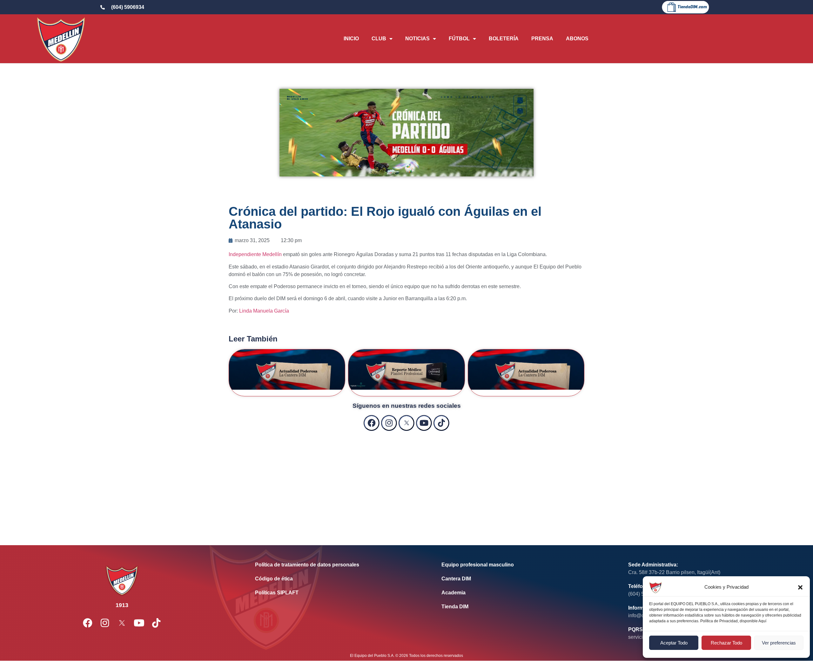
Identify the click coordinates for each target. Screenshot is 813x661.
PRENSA (542, 38)
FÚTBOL (459, 38)
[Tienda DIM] (525, 607)
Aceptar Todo (674, 642)
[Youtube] (424, 423)
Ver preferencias (779, 642)
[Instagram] (389, 423)
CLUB (379, 38)
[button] (800, 587)
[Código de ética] (338, 579)
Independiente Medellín (255, 254)
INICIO (351, 38)
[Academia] (525, 593)
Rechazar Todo (726, 642)
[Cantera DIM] (525, 579)
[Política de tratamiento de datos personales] (338, 565)
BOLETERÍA (504, 38)
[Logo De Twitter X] (406, 423)
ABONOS (577, 38)
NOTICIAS (417, 38)
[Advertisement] (406, 481)
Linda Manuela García (264, 311)
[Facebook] (372, 423)
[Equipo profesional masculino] (525, 565)
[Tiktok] (441, 423)
